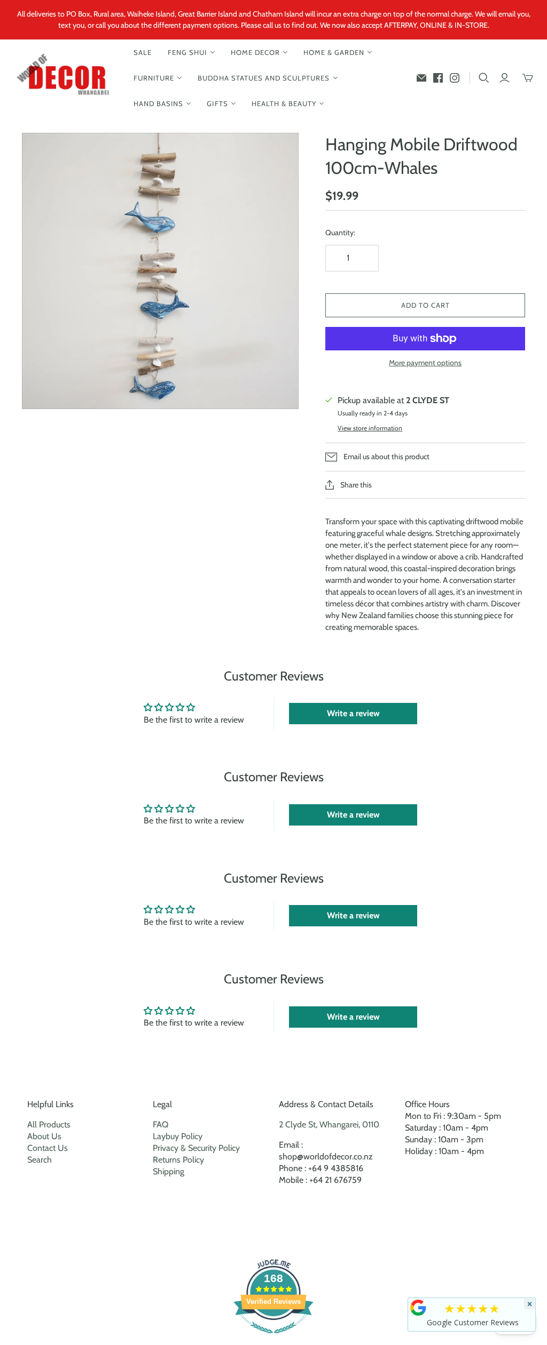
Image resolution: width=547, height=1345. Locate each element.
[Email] (421, 78)
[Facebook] (438, 78)
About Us (44, 1136)
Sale (143, 52)
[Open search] (484, 78)
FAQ (160, 1124)
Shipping (168, 1171)
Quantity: (340, 232)
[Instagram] (454, 78)
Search (39, 1160)
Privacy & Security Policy (196, 1148)
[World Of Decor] (65, 78)
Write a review (353, 713)
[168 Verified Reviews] (273, 1339)
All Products (49, 1124)
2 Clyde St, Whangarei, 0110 (329, 1124)
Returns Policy (178, 1160)
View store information (370, 428)
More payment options (425, 362)
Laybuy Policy (177, 1136)
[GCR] (418, 1307)
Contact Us (47, 1148)
